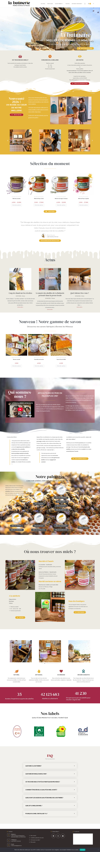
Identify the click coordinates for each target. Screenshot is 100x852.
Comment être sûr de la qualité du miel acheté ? (41, 789)
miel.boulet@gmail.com (16, 845)
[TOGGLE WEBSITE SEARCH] (93, 3)
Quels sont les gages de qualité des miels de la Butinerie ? (44, 797)
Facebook (76, 831)
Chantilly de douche (39, 359)
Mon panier (33, 842)
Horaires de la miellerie (50, 60)
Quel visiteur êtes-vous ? (79, 293)
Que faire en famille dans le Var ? (36, 774)
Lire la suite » (20, 307)
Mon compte (33, 835)
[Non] (98, 850)
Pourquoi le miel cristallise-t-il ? (36, 813)
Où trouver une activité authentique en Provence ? (42, 781)
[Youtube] (63, 836)
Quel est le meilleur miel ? (33, 805)
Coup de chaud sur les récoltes (20, 293)
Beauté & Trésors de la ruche (16, 357)
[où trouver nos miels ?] (20, 56)
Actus (50, 260)
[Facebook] (53, 836)
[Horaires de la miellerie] (50, 56)
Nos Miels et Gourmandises (16, 196)
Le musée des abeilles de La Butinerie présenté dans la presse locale (50, 294)
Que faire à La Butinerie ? (33, 766)
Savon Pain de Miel (61, 359)
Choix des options (16, 205)
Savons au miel (16, 359)
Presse (53, 298)
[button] (8, 140)
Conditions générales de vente (37, 837)
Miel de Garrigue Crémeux (61, 198)
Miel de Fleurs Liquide (83, 198)
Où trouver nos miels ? (35, 840)
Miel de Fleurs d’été (39, 198)
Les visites (79, 60)
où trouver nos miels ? (20, 60)
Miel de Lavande (16, 198)
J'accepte (82, 849)
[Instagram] (58, 836)
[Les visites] (79, 56)
